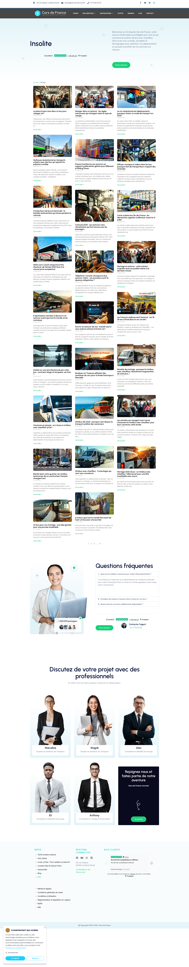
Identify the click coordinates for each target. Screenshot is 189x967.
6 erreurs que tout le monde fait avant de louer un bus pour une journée (93, 518)
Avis (140, 13)
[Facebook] (77, 858)
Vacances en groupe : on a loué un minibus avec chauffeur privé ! (52, 426)
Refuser (35, 958)
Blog (39, 873)
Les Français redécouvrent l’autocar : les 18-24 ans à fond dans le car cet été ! (136, 318)
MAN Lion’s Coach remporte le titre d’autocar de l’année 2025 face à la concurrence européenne (48, 267)
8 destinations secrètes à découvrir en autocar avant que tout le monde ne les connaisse (50, 318)
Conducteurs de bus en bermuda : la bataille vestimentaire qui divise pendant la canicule (52, 213)
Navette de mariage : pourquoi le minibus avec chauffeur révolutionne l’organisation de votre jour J (135, 371)
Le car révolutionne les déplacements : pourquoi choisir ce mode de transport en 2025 (135, 113)
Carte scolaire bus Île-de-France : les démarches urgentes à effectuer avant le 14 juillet (136, 217)
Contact (150, 13)
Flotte (120, 13)
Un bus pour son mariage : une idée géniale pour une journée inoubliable (52, 526)
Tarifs (75, 13)
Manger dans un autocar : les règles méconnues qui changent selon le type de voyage (93, 113)
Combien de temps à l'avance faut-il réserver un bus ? (124, 599)
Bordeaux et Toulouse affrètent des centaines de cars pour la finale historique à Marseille (94, 375)
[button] (127, 574)
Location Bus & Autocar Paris (49, 866)
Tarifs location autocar (47, 854)
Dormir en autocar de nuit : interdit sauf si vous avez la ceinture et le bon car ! (93, 328)
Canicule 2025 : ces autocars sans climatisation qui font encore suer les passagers (91, 227)
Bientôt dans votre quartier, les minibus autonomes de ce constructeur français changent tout (50, 476)
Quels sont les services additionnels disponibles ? (122, 604)
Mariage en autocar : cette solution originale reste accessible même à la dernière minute (133, 268)
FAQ (39, 877)
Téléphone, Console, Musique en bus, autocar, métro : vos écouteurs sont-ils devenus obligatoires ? (91, 278)
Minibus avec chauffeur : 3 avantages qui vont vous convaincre (93, 472)
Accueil (35, 82)
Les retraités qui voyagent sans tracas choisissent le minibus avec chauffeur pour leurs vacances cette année (135, 422)
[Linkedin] (149, 2)
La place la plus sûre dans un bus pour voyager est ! (50, 112)
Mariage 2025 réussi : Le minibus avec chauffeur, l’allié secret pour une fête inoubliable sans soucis (133, 474)
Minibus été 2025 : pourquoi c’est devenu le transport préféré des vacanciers (94, 423)
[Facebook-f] (140, 2)
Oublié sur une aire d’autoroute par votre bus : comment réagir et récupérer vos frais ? (52, 372)
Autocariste (42, 869)
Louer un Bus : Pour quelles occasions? (54, 862)
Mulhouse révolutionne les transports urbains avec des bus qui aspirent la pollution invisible (49, 162)
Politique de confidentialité (15, 948)
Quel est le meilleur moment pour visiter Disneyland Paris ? (126, 574)
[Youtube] (145, 2)
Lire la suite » (37, 129)
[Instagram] (154, 2)
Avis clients (42, 858)
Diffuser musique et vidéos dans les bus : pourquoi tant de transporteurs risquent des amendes (136, 166)
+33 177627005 (135, 627)
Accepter (15, 958)
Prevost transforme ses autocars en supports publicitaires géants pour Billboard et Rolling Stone (94, 166)
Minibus (131, 13)
